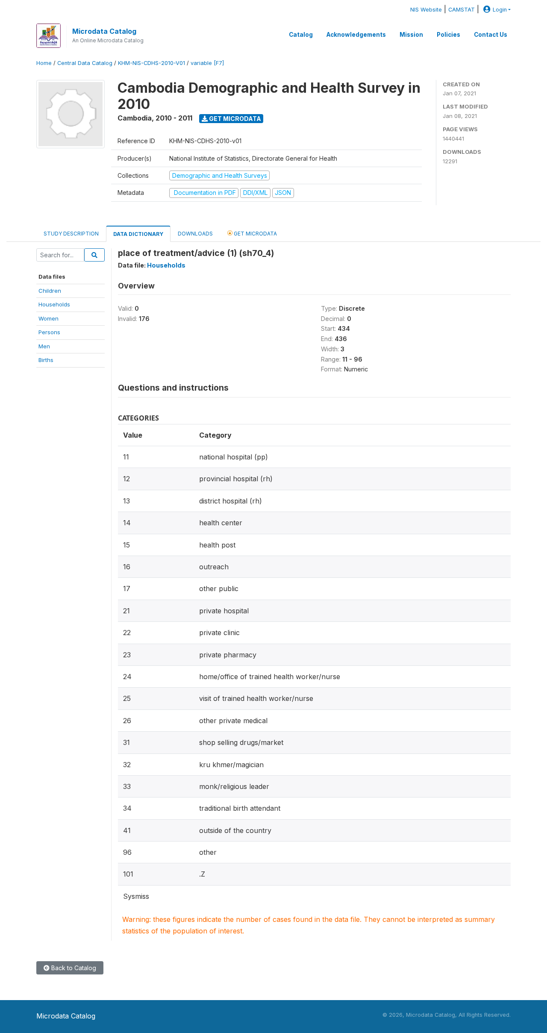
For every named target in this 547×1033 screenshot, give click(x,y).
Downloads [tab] (195, 233)
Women (48, 318)
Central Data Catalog (84, 63)
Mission (411, 34)
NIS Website (426, 9)
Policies (448, 34)
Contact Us (490, 34)
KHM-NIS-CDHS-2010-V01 (151, 63)
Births (45, 359)
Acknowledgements (356, 34)
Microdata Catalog (104, 31)
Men (44, 346)
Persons (49, 332)
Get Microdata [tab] (254, 233)
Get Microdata (234, 118)
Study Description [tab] (71, 233)
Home (44, 63)
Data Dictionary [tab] (138, 234)
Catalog (301, 34)
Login (500, 9)
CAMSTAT (461, 9)
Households (54, 304)
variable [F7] (207, 63)
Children (49, 290)
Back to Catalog (73, 967)
